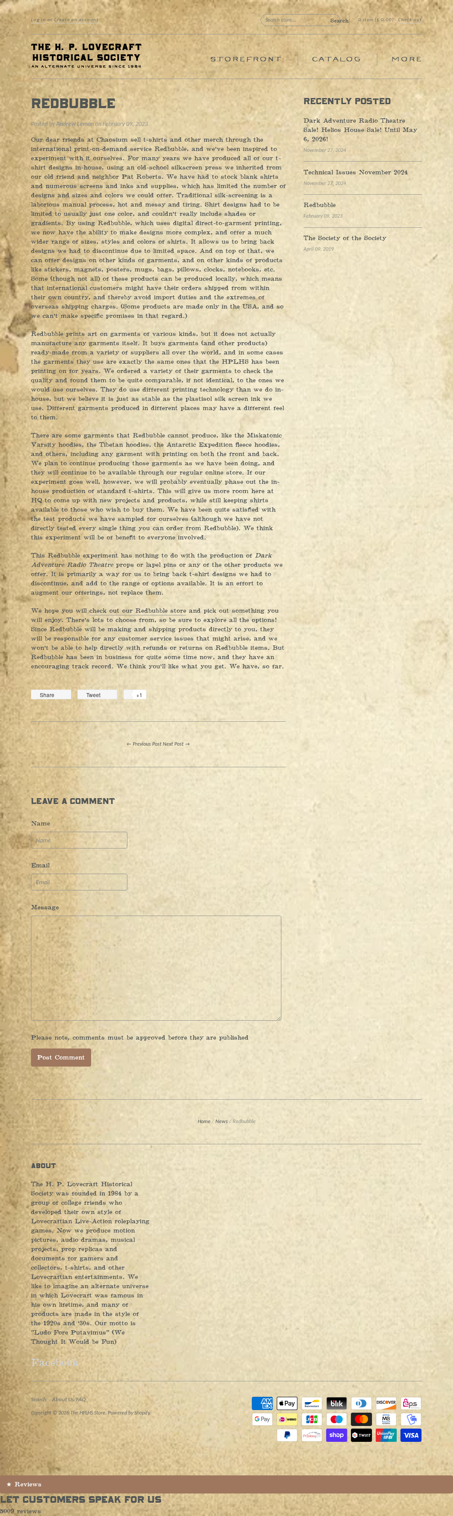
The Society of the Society (344, 238)
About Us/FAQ (69, 1400)
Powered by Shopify (129, 1413)
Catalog (336, 59)
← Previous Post (144, 744)
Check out (410, 20)
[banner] (112, 56)
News (221, 1121)
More (406, 59)
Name (40, 823)
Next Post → (176, 744)
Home (204, 1121)
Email (40, 865)
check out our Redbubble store (137, 611)
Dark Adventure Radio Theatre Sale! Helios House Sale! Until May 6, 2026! (360, 130)
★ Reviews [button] (24, 1484)
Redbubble (73, 104)
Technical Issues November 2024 (355, 172)
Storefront (246, 59)
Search (38, 1400)
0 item (376, 20)
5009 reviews (20, 1511)
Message (45, 907)
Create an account (76, 20)
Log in (38, 20)
